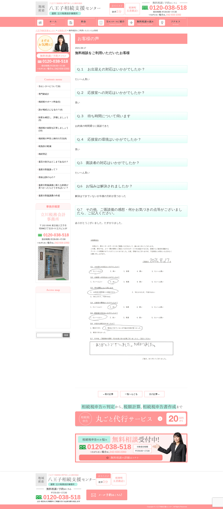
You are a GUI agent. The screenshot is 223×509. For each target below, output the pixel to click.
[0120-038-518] (53, 34)
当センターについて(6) (49, 86)
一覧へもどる (131, 394)
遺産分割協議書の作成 (49, 195)
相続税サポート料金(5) (49, 101)
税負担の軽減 (45, 146)
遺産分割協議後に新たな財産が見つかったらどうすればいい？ (53, 186)
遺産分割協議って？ (48, 169)
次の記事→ (154, 394)
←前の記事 (108, 394)
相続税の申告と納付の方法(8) (53, 138)
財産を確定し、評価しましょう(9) (53, 118)
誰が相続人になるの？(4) (51, 109)
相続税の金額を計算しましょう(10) (53, 129)
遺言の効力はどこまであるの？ (53, 161)
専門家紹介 (44, 94)
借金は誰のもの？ (47, 177)
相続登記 (43, 154)
